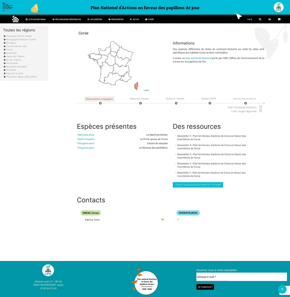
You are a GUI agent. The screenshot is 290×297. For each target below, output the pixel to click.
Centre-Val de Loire (16, 46)
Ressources (117, 19)
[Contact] (279, 19)
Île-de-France (13, 59)
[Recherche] (260, 19)
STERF (151, 19)
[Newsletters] (269, 19)
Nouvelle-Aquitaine (16, 66)
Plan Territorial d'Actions (242, 107)
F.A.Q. (250, 19)
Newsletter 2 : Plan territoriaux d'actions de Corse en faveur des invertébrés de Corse (211, 165)
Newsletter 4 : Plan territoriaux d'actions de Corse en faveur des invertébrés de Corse (211, 147)
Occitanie (11, 69)
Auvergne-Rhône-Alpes (19, 36)
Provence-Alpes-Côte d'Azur (21, 76)
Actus (135, 19)
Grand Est (11, 53)
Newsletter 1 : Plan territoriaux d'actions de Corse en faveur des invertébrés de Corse (211, 174)
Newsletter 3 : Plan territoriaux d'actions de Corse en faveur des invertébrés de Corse (211, 156)
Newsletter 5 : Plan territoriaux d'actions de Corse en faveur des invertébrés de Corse (211, 137)
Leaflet (146, 90)
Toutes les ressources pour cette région (198, 184)
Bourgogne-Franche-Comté (21, 39)
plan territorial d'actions (198, 58)
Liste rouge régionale (244, 111)
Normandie (12, 63)
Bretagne (11, 42)
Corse (9, 49)
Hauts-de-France (15, 56)
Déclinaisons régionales (68, 19)
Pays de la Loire (14, 73)
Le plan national (37, 19)
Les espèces (96, 19)
